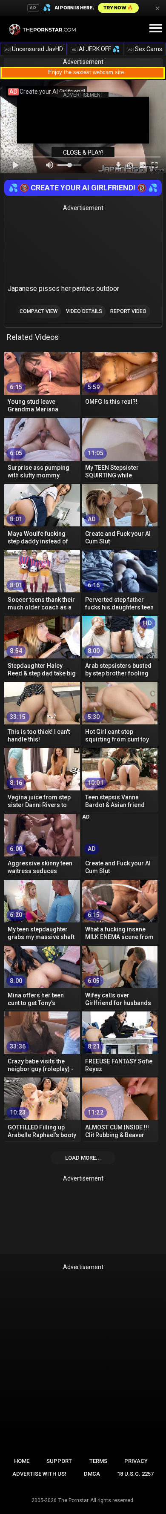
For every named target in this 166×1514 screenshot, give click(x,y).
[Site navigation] (155, 28)
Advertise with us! (39, 1474)
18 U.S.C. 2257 (135, 1474)
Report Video (128, 311)
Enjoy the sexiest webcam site (86, 72)
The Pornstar (73, 1500)
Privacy (136, 1461)
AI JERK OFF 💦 (96, 49)
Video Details (84, 311)
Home (21, 1461)
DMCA (92, 1474)
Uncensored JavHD (34, 49)
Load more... (83, 1158)
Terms (98, 1461)
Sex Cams (145, 49)
